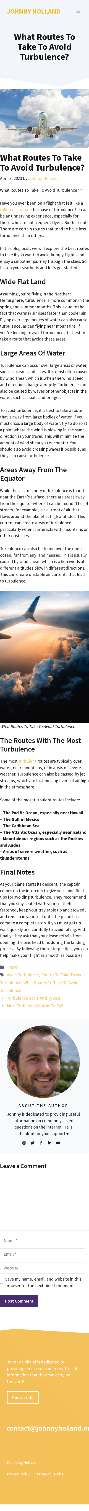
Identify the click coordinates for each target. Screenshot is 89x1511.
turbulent (27, 761)
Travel (12, 967)
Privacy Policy (18, 1474)
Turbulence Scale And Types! (33, 998)
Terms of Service (50, 1474)
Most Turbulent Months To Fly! (35, 1005)
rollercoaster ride (16, 209)
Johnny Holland (33, 11)
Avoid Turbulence (23, 974)
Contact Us (22, 1397)
